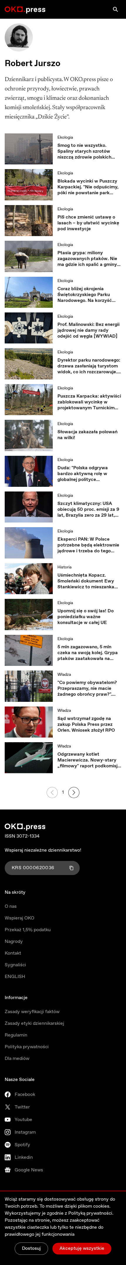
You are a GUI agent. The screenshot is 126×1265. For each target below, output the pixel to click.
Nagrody (14, 942)
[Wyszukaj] (115, 9)
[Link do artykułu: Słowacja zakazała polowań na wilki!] (29, 435)
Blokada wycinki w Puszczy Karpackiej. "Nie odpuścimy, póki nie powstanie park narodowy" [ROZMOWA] (87, 187)
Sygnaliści (15, 965)
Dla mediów (17, 1059)
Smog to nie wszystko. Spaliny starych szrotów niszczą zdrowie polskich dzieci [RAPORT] (84, 151)
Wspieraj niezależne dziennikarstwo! (43, 850)
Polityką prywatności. (90, 1213)
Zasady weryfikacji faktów (32, 1012)
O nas (11, 906)
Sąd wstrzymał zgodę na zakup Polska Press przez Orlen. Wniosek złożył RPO (86, 724)
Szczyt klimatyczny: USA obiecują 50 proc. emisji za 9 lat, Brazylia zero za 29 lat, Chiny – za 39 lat (88, 509)
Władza (64, 674)
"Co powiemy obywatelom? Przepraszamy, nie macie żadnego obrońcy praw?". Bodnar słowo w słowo (87, 688)
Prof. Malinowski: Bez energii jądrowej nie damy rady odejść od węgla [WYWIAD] (88, 330)
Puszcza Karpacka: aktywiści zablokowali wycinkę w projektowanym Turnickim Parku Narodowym (89, 402)
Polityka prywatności (27, 1047)
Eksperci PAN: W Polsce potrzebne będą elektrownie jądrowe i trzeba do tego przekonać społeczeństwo (88, 545)
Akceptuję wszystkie (81, 1248)
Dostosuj (31, 1248)
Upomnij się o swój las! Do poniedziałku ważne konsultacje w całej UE (85, 617)
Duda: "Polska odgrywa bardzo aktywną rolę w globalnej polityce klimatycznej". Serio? (82, 474)
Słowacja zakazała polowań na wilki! (87, 435)
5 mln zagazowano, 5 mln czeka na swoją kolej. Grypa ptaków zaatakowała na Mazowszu (87, 653)
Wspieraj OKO (19, 918)
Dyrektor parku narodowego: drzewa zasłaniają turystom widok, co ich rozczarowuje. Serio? (88, 366)
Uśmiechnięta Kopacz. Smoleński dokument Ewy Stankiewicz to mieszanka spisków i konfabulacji (85, 581)
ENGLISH (15, 977)
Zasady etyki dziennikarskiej (34, 1023)
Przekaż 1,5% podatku (28, 930)
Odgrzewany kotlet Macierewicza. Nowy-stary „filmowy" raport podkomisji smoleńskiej (88, 760)
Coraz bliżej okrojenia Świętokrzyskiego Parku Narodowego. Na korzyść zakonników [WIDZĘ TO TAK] (84, 295)
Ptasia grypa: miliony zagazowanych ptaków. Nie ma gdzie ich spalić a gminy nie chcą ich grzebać (87, 259)
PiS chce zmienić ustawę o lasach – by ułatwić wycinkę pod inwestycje (88, 223)
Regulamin (16, 1035)
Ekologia (65, 137)
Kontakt (13, 953)
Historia (64, 567)
